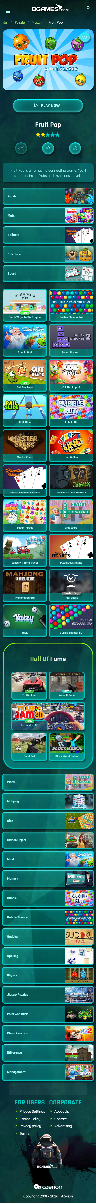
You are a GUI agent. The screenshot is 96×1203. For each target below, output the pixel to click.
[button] (88, 7)
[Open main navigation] (8, 11)
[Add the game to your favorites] (84, 37)
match (37, 22)
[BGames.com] (5, 22)
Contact (60, 1119)
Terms (24, 1133)
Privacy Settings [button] (32, 1111)
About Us (61, 1111)
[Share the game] (21, 148)
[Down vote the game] (48, 148)
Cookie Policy (30, 1119)
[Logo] (48, 7)
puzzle (20, 22)
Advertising (63, 1126)
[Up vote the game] (75, 148)
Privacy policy (30, 1126)
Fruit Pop (55, 22)
